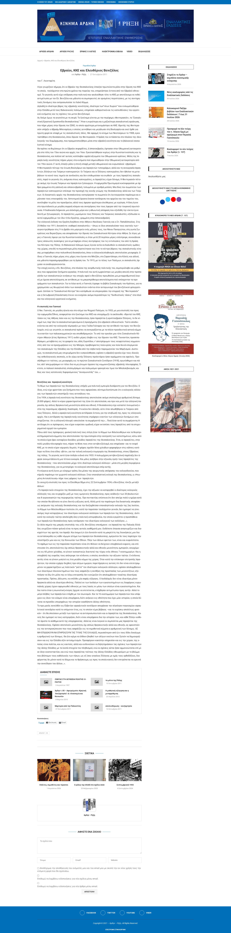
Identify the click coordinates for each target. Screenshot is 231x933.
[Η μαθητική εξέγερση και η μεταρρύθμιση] (97, 693)
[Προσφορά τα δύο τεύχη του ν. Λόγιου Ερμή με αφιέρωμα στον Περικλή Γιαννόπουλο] (156, 132)
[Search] (192, 52)
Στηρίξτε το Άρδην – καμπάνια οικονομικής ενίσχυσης (178, 77)
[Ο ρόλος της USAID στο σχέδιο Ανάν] (89, 770)
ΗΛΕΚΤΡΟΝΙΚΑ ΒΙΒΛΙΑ (112, 51)
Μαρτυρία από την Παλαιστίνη (68, 706)
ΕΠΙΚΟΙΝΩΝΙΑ (111, 2)
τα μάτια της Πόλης (113, 680)
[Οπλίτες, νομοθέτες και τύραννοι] (53, 770)
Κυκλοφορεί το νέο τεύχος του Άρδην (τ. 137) (180, 150)
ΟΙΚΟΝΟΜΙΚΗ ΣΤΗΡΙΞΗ (126, 2)
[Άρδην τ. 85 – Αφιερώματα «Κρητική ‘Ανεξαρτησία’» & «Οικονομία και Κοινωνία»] (46, 695)
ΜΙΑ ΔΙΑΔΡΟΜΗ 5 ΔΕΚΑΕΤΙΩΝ (65, 2)
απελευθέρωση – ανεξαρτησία (118, 706)
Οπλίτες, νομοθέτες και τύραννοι (53, 785)
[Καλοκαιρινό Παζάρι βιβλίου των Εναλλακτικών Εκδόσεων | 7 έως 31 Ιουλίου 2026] (156, 112)
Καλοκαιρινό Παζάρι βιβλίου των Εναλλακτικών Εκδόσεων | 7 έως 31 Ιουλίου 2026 (180, 113)
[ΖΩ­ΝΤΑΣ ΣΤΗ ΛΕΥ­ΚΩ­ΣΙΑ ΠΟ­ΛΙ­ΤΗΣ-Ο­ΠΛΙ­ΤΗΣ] (46, 682)
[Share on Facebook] (86, 743)
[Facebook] (187, 2)
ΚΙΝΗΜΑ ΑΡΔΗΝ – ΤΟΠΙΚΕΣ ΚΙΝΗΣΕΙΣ (91, 2)
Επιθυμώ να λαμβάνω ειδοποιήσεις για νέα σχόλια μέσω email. (67, 878)
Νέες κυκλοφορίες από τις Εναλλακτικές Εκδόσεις (180, 93)
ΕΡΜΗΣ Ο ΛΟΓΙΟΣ (88, 51)
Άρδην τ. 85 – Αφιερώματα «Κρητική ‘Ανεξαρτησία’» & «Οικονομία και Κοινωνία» (70, 693)
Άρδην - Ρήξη (80, 74)
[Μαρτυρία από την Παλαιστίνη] (46, 707)
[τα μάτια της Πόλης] (97, 682)
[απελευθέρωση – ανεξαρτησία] (97, 707)
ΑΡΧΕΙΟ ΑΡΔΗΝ (46, 51)
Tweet (41, 723)
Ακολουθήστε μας (157, 176)
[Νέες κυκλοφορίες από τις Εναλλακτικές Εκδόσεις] (156, 96)
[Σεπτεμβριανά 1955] (125, 770)
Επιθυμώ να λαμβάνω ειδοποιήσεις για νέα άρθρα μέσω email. (67, 886)
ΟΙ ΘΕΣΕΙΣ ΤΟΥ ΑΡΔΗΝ (45, 2)
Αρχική (40, 61)
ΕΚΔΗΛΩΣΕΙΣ (144, 51)
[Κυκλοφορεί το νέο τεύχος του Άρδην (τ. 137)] (156, 153)
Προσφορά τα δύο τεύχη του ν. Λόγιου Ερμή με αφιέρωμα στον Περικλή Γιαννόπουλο (179, 133)
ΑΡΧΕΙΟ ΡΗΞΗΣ (67, 51)
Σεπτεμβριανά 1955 (125, 785)
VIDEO (129, 51)
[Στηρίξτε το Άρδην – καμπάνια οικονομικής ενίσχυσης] (156, 78)
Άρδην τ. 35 (43, 733)
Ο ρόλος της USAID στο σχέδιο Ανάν (89, 785)
